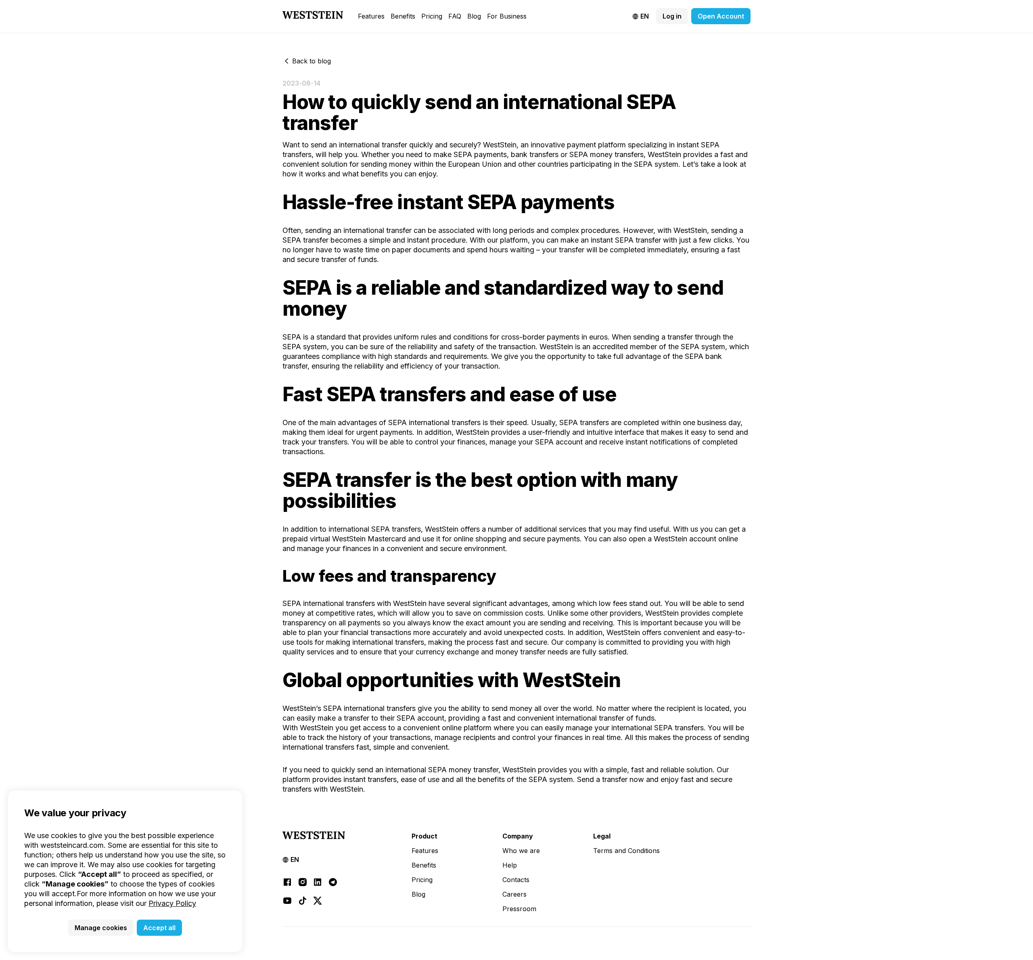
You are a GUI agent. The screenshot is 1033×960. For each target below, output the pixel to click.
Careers (514, 894)
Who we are (521, 851)
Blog (474, 16)
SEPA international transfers (328, 603)
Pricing (431, 16)
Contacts (515, 880)
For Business (507, 16)
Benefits (403, 16)
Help (509, 865)
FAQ (454, 16)
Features (371, 16)
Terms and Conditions (626, 851)
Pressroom (519, 909)
